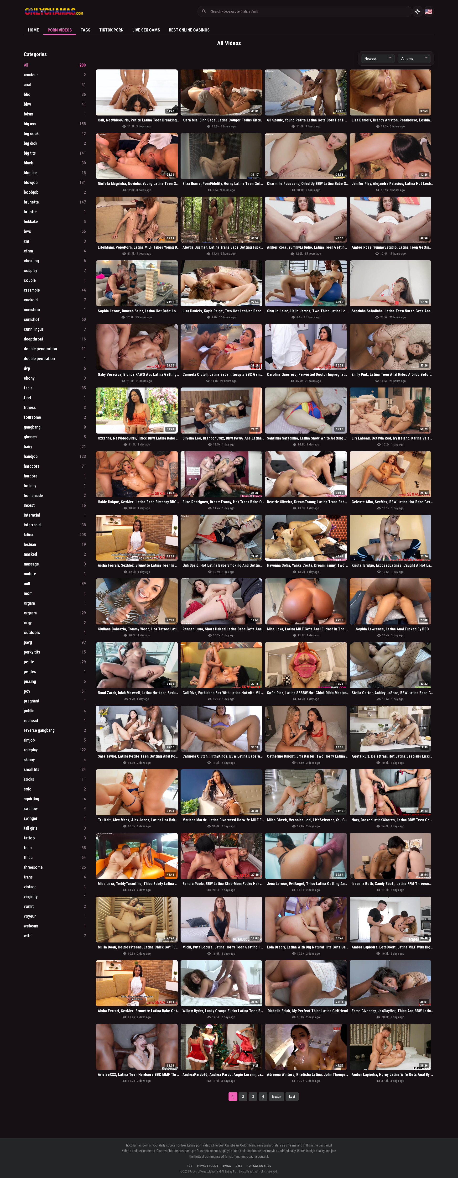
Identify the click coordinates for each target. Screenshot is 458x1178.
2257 (239, 1166)
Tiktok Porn (111, 29)
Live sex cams (146, 29)
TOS (189, 1166)
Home (33, 29)
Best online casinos (189, 29)
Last (292, 1097)
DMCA (227, 1166)
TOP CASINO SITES (259, 1166)
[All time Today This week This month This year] (414, 58)
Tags (85, 29)
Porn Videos (60, 29)
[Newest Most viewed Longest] (378, 58)
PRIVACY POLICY (207, 1166)
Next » (276, 1097)
